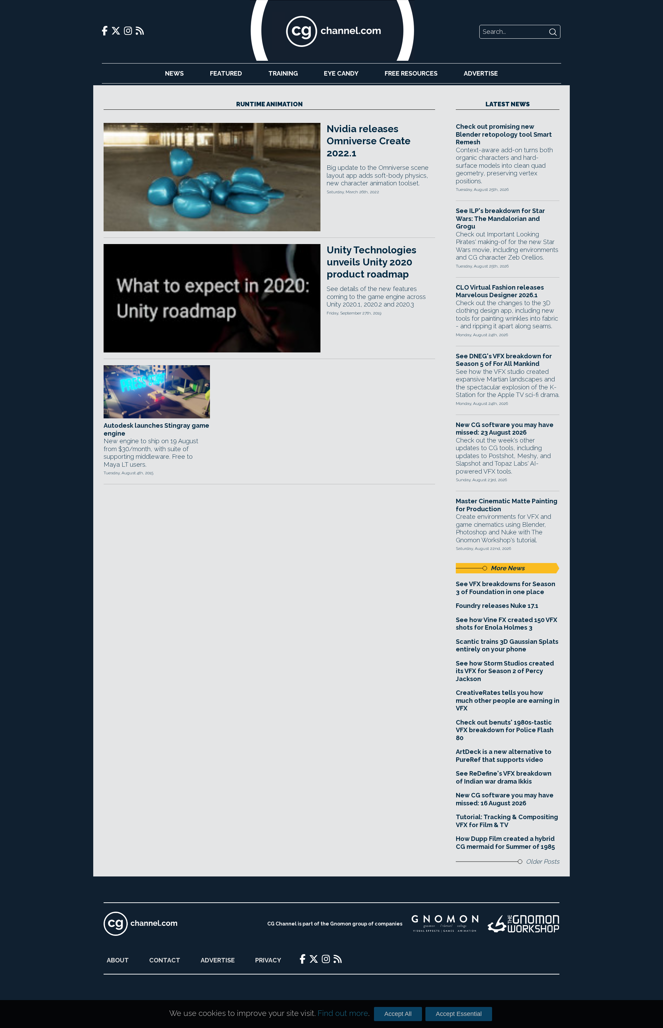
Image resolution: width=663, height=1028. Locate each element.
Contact (164, 960)
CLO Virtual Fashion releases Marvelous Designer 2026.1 (500, 291)
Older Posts (542, 861)
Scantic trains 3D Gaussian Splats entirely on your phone (507, 645)
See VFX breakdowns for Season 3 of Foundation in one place (505, 587)
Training (283, 73)
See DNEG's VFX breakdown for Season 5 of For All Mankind (504, 360)
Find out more (343, 1013)
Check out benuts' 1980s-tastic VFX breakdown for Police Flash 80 (505, 730)
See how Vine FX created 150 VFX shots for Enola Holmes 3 (506, 623)
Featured (226, 73)
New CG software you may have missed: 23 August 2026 (505, 428)
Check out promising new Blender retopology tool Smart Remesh (504, 134)
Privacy (268, 960)
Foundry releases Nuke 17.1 (497, 605)
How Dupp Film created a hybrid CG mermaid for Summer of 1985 (505, 842)
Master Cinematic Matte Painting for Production (506, 505)
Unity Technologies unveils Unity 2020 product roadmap (371, 262)
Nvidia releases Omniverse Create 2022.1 (369, 141)
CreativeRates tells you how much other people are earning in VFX (507, 700)
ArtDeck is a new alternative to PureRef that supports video (503, 755)
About (118, 960)
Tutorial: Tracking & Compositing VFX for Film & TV (507, 820)
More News (508, 568)
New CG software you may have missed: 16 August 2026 (505, 799)
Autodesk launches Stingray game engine (156, 429)
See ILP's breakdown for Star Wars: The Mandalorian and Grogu (500, 218)
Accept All (398, 1013)
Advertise (481, 73)
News (174, 73)
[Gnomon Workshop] (523, 923)
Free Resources (411, 73)
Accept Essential (459, 1013)
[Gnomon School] (445, 923)
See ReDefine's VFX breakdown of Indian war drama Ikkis (503, 777)
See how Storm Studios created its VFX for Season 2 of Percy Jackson (505, 671)
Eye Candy (341, 73)
